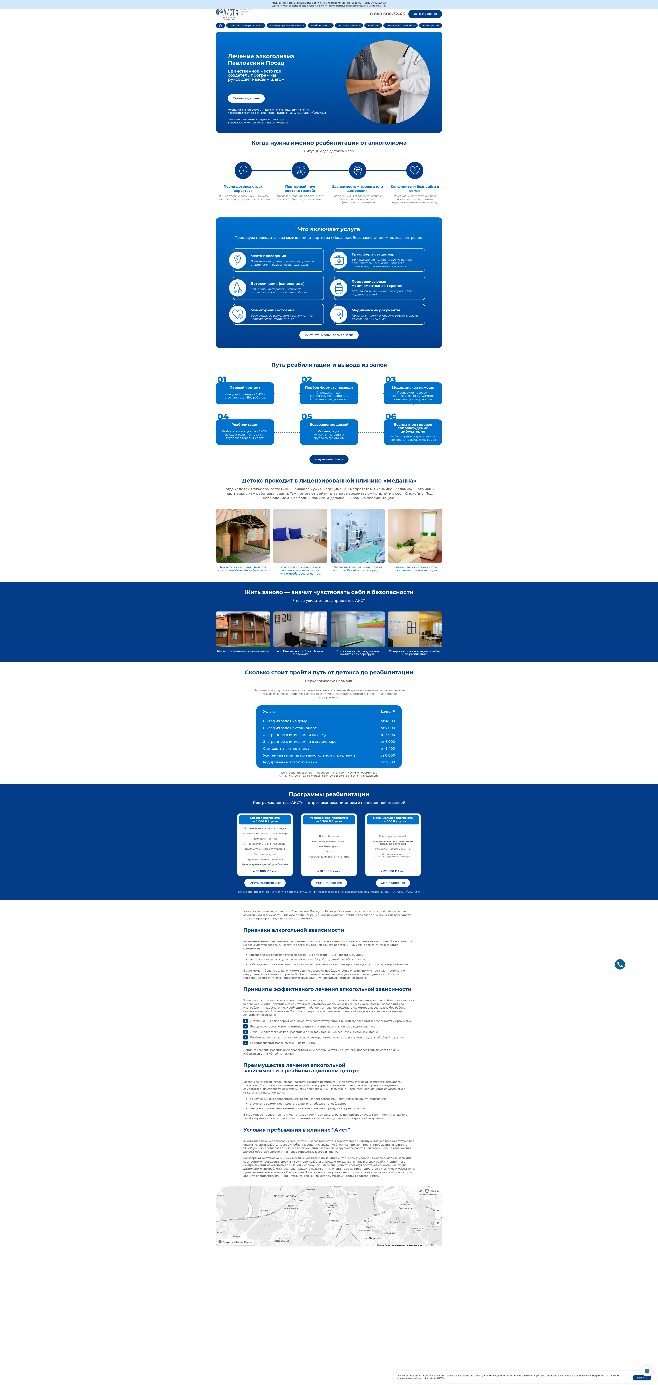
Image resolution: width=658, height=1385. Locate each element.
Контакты (373, 25)
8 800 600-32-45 (387, 13)
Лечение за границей (399, 25)
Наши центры (430, 25)
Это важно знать (347, 25)
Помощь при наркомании (245, 25)
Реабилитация (319, 25)
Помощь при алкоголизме (285, 25)
